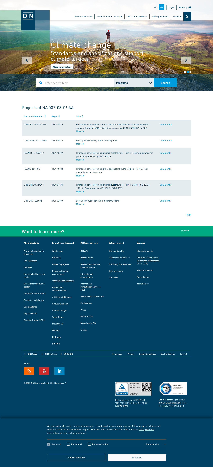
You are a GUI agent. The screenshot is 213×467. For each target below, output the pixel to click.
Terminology (143, 283)
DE (155, 7)
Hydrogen (56, 337)
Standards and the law (34, 300)
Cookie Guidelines (147, 353)
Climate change (59, 310)
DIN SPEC (28, 267)
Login (171, 7)
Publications (86, 303)
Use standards (30, 306)
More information (62, 66)
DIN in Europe (86, 257)
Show (184, 230)
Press (83, 309)
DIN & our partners (137, 16)
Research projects (60, 264)
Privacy (131, 353)
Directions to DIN (88, 323)
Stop (190, 72)
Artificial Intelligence (62, 297)
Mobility (56, 330)
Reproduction (143, 277)
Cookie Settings (168, 353)
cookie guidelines (76, 432)
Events (83, 329)
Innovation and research (109, 16)
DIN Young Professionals (120, 264)
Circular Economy (60, 303)
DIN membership (116, 251)
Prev (27, 60)
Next (186, 60)
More (79, 131)
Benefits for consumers (35, 293)
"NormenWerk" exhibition (92, 296)
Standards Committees (119, 257)
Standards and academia (63, 280)
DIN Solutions (50, 353)
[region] (106, 437)
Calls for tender (116, 271)
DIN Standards (30, 260)
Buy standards (30, 313)
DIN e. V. (84, 251)
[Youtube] (44, 371)
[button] (156, 444)
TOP (189, 215)
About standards (83, 16)
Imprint (183, 353)
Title (79, 116)
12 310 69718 (167, 405)
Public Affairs (86, 316)
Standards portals (145, 251)
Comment (165, 124)
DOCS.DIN (113, 277)
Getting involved (160, 16)
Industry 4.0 (57, 323)
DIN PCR (56, 343)
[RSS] (29, 371)
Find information (144, 270)
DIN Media (32, 353)
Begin (55, 116)
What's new (57, 251)
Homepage (117, 353)
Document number (34, 116)
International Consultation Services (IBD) (90, 286)
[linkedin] (59, 371)
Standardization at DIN (34, 320)
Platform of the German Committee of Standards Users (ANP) (148, 260)
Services (177, 16)
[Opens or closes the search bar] (187, 16)
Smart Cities (57, 317)
